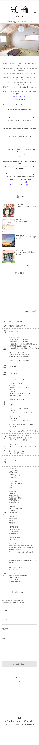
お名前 (4, 610)
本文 (3, 638)
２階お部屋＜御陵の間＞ (19, 99)
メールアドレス (7, 619)
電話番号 (5, 629)
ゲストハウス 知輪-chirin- (19, 721)
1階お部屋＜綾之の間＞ (19, 96)
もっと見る (31, 265)
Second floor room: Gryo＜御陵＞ (19, 185)
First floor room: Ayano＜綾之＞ (19, 182)
